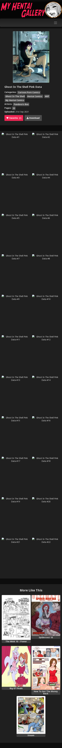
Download (34, 118)
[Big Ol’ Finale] (16, 666)
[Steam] (31, 715)
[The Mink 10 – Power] (16, 617)
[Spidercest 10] (45, 615)
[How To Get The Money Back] (45, 668)
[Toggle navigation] (55, 22)
